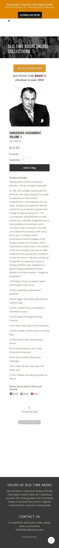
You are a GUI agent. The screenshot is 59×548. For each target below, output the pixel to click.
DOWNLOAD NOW (30, 15)
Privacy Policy (29, 536)
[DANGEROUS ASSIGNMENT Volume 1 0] (29, 106)
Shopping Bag (29, 411)
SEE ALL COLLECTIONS (29, 68)
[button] (51, 540)
